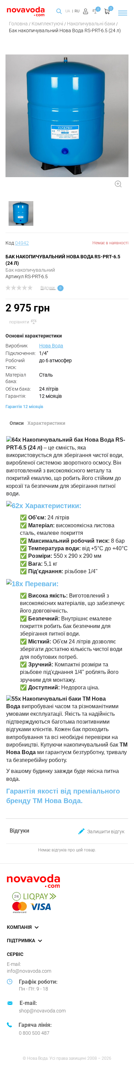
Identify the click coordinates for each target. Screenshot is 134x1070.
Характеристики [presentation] (46, 423)
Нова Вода (51, 345)
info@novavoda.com (29, 971)
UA (67, 11)
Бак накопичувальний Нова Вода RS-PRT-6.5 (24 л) (65, 30)
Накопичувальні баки (91, 23)
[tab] (18, 423)
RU (77, 11)
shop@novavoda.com (42, 1010)
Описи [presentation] (17, 423)
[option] (67, 118)
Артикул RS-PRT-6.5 (26, 276)
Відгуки (48, 287)
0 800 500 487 (34, 1033)
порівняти (19, 322)
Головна (19, 23)
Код (17, 243)
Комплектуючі (48, 23)
